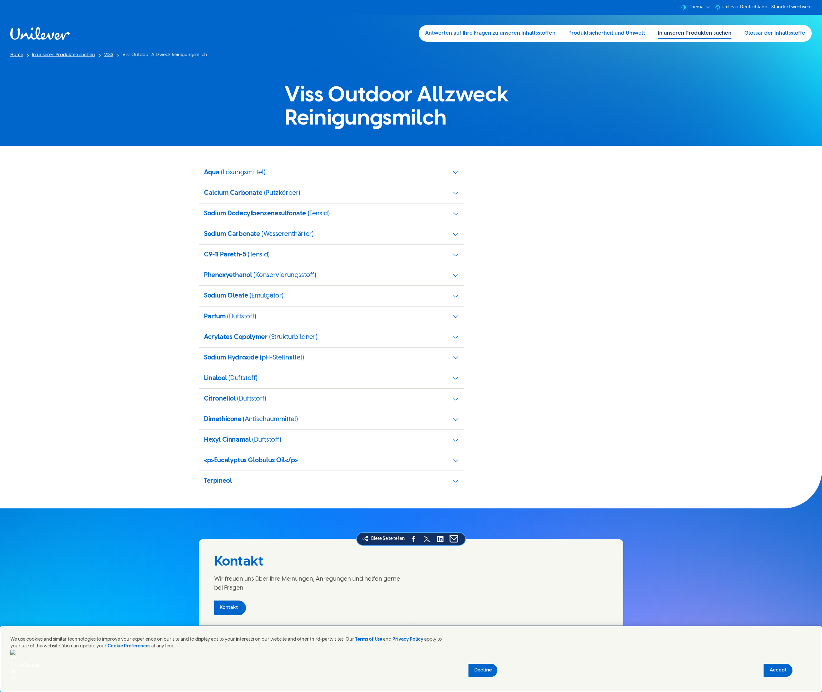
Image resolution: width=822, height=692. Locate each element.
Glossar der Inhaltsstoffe (774, 33)
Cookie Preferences (129, 646)
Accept (778, 670)
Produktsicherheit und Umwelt (606, 33)
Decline (483, 670)
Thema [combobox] (696, 7)
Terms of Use (368, 639)
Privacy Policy (407, 639)
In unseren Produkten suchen (694, 33)
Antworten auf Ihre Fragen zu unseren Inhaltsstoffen (490, 33)
